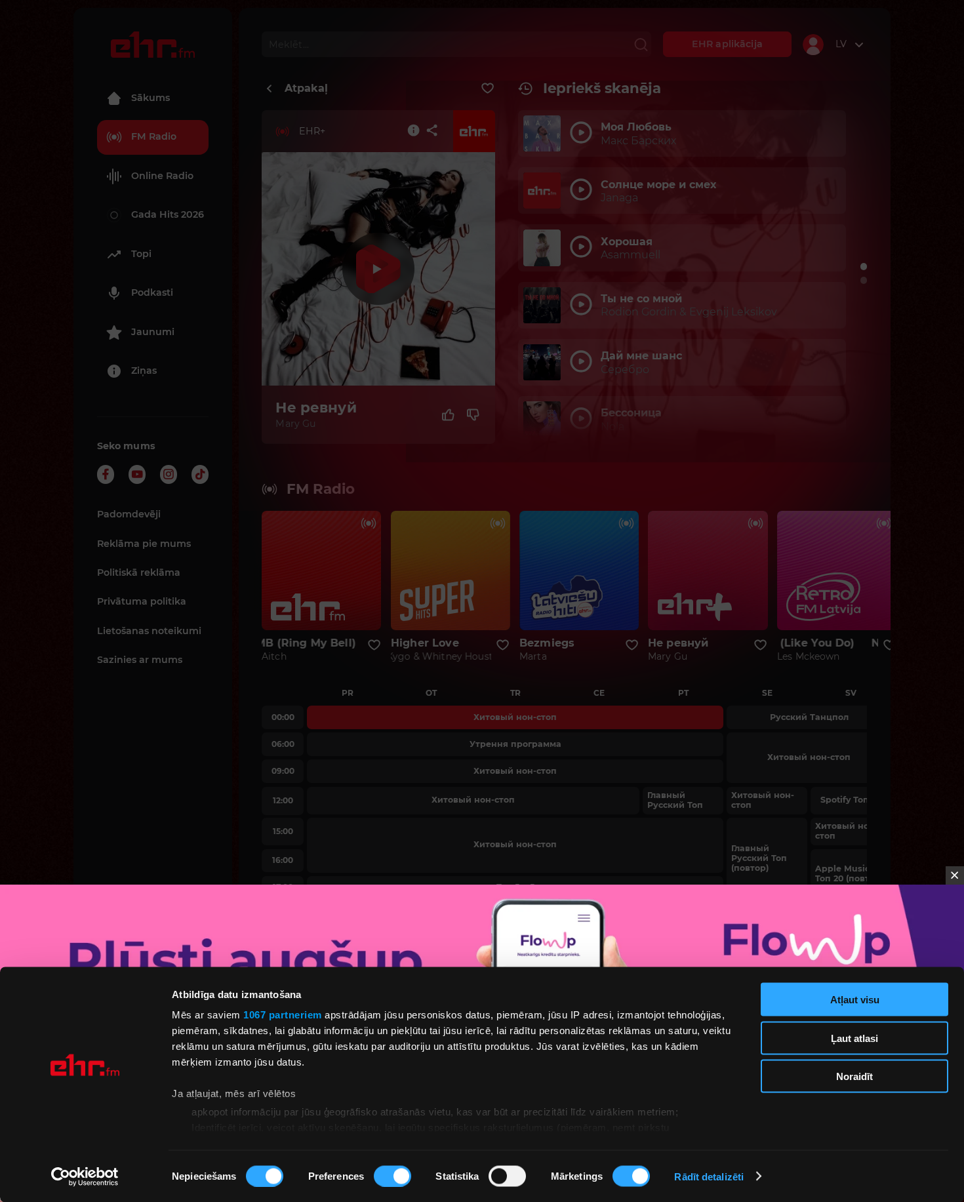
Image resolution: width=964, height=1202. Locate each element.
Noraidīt (854, 1076)
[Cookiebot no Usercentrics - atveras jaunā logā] (85, 1176)
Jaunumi (152, 332)
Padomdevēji (129, 514)
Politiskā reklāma (138, 572)
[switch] (392, 1175)
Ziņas (144, 370)
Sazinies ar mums (139, 660)
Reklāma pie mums (144, 544)
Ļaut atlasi (854, 1037)
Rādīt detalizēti (709, 1176)
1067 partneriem (282, 1014)
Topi (141, 254)
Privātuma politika (141, 601)
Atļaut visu (854, 999)
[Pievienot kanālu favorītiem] (487, 88)
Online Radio (162, 176)
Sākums (150, 98)
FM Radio (153, 136)
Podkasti (152, 292)
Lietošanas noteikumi (149, 631)
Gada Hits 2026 (167, 214)
